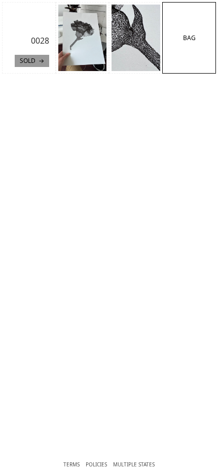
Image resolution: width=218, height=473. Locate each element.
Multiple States (134, 464)
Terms (71, 464)
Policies (96, 464)
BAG (189, 37)
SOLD (27, 60)
